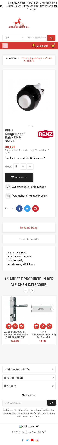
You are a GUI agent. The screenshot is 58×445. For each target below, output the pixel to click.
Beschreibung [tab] (29, 227)
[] (51, 37)
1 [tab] (29, 126)
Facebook (19, 208)
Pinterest (35, 208)
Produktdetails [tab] (29, 239)
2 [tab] (32, 126)
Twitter (27, 208)
